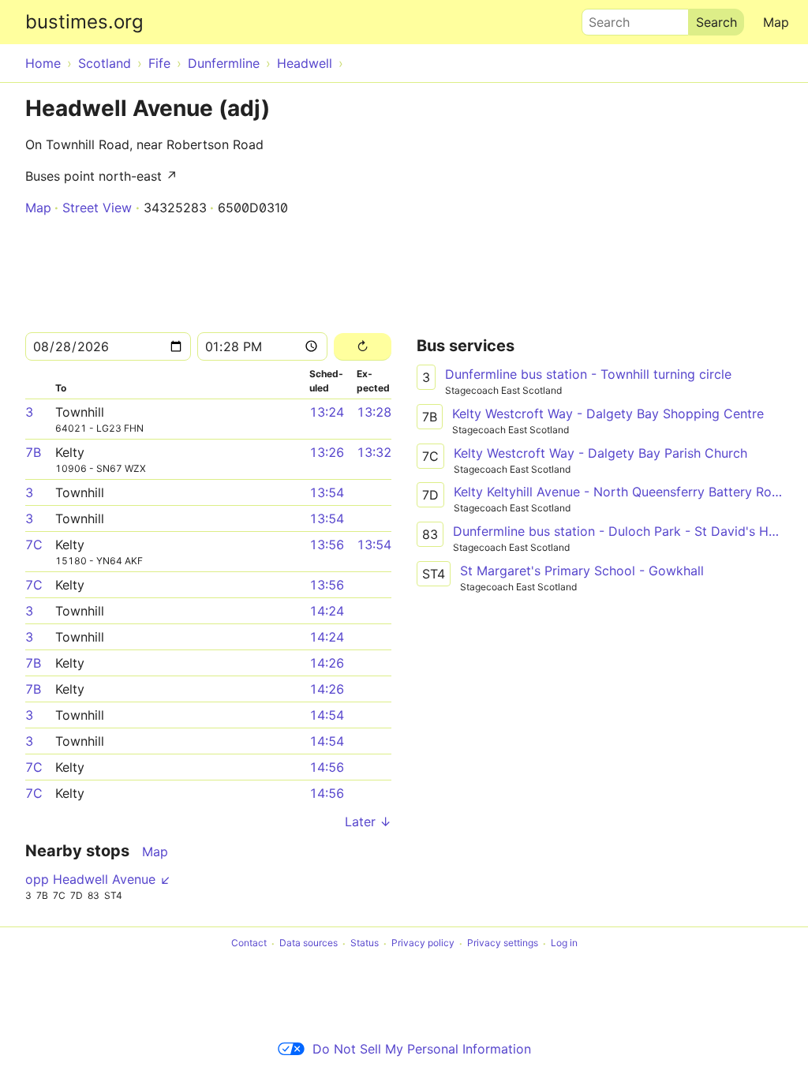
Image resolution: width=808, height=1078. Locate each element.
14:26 (326, 663)
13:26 (326, 452)
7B (33, 452)
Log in (564, 943)
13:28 (374, 412)
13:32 (374, 452)
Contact (249, 943)
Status (364, 943)
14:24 (326, 611)
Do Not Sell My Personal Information (421, 1049)
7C (34, 544)
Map (776, 22)
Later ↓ (368, 821)
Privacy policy (422, 943)
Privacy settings (502, 943)
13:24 (326, 412)
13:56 (326, 544)
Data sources (308, 943)
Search (602, 18)
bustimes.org (84, 21)
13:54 (326, 492)
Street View (97, 207)
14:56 (326, 767)
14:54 (326, 715)
